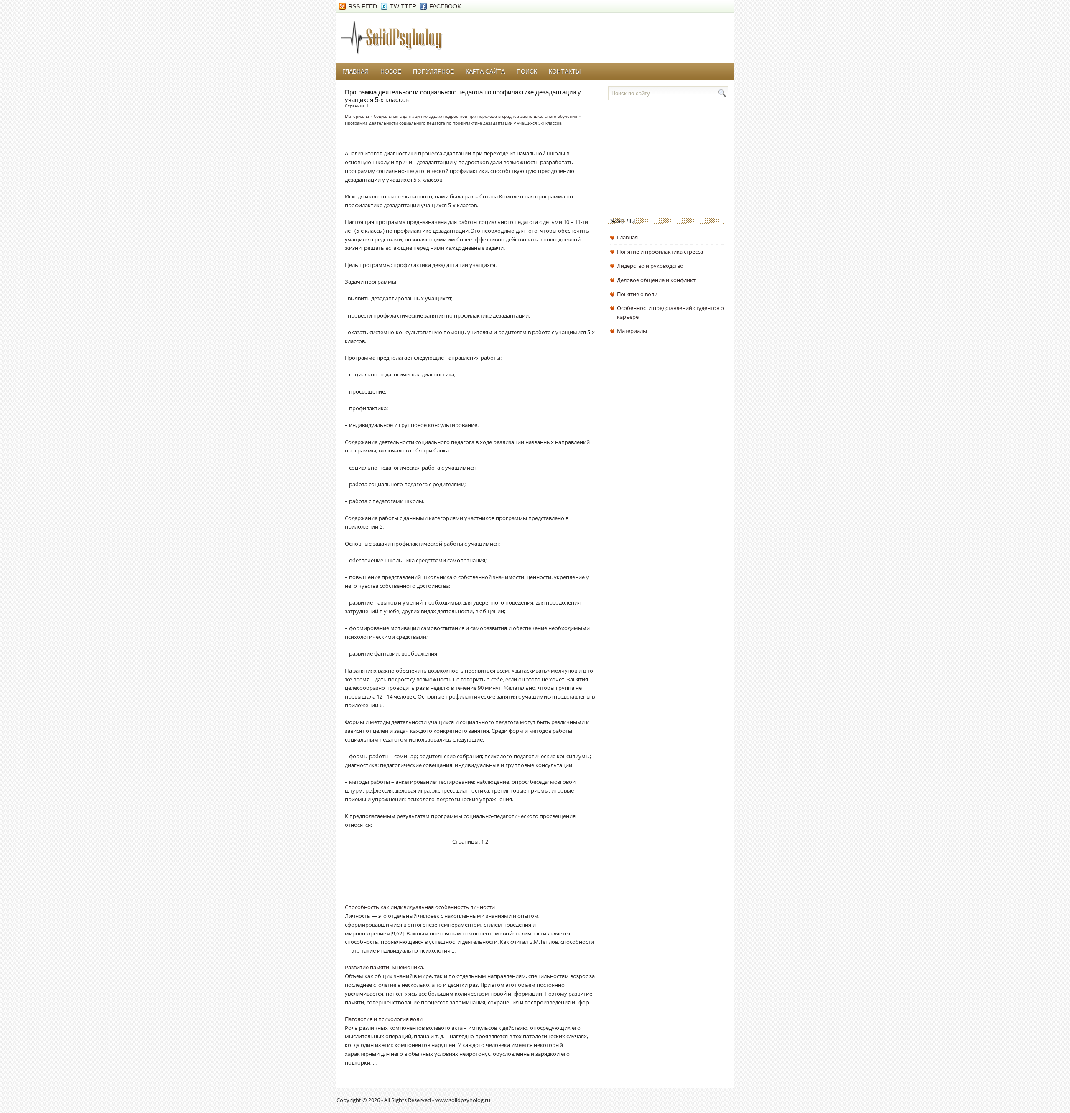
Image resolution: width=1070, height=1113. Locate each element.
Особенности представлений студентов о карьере (670, 312)
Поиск (527, 71)
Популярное (433, 71)
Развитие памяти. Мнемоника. (384, 967)
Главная (355, 71)
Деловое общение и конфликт (656, 280)
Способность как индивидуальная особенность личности (420, 907)
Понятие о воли (637, 294)
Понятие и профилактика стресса (660, 251)
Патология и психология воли (384, 1019)
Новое (390, 71)
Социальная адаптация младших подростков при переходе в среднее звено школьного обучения (475, 116)
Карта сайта (485, 71)
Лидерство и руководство (650, 265)
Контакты (565, 71)
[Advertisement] (442, 879)
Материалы (357, 116)
